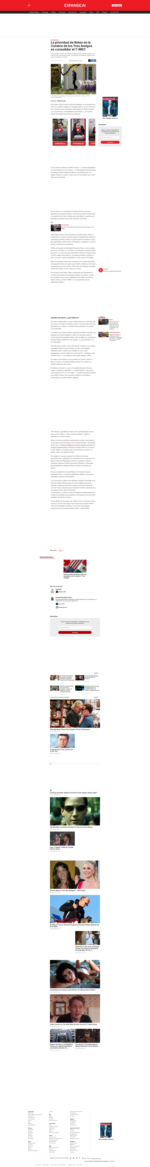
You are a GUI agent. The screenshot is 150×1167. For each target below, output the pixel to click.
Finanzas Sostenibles (76, 1084)
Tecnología (83, 12)
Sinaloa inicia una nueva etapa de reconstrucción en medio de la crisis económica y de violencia (114, 325)
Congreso (31, 1105)
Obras (91, 12)
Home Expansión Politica (35, 1087)
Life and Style (114, 12)
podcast (106, 269)
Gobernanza (52, 1123)
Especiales (73, 1098)
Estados (30, 1108)
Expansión (59, 589)
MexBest (72, 1114)
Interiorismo (52, 1116)
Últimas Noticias (34, 12)
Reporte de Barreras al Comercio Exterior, (73, 445)
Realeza (30, 1117)
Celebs (51, 1092)
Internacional (72, 12)
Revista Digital (117, 5)
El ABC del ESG (74, 1087)
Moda (29, 1120)
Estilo (50, 1098)
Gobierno (30, 1102)
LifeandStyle (31, 1098)
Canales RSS (71, 1137)
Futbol (72, 1102)
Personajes (73, 1120)
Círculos (30, 1119)
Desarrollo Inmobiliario (55, 1111)
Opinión (30, 1110)
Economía (62, 12)
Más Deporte (73, 1108)
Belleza (30, 1122)
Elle (50, 1087)
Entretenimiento (53, 1099)
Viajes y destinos (75, 1119)
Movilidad (52, 1125)
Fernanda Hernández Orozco (64, 597)
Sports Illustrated (74, 1101)
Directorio (79, 1137)
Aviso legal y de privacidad (58, 1137)
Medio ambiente (53, 1120)
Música (51, 1104)
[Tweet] (89, 60)
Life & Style (52, 1096)
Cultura (51, 1084)
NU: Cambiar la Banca (110, 118)
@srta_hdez (61, 603)
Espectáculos (32, 1116)
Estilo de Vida (74, 1123)
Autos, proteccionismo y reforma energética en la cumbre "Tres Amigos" (75, 576)
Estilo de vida (53, 1093)
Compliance (46, 1137)
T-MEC (60, 550)
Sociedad (30, 1111)
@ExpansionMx (61, 101)
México (111, 319)
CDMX (29, 1107)
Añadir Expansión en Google (76, 60)
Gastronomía (73, 1116)
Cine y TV (52, 1102)
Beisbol (72, 1104)
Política (53, 12)
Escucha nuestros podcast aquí (112, 271)
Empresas (45, 12)
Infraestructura (53, 1113)
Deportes (51, 1101)
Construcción (53, 1110)
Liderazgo (73, 1095)
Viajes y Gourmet (33, 1123)
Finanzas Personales (114, 332)
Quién (29, 1114)
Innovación (73, 1086)
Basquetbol (73, 1107)
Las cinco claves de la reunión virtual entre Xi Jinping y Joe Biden (78, 227)
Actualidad (73, 1093)
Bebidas (72, 1117)
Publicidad (38, 1137)
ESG (97, 12)
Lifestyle (72, 1110)
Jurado (72, 1125)
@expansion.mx (77, 1131)
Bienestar (73, 1122)
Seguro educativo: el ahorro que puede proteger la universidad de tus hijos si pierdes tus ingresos (115, 337)
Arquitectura (52, 1114)
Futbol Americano (75, 1105)
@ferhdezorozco (62, 607)
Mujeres (104, 12)
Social (51, 1122)
